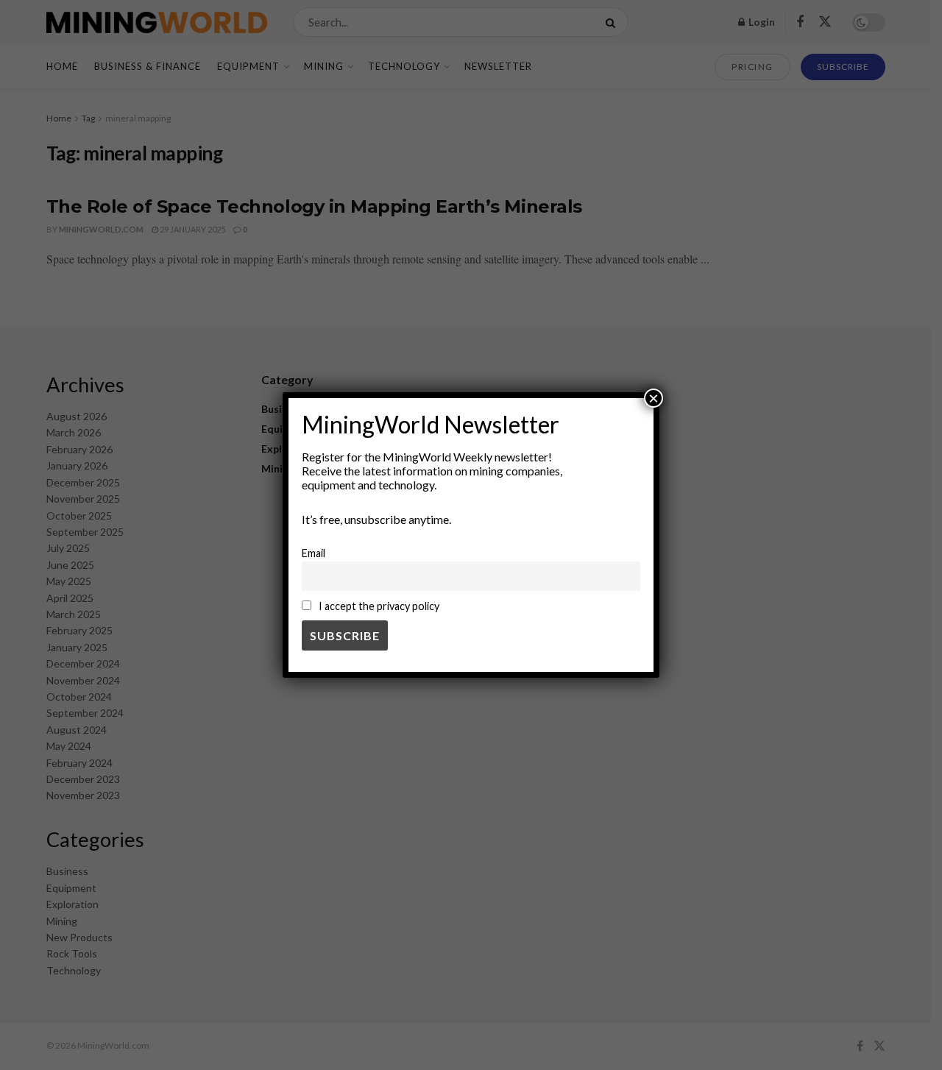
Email (313, 553)
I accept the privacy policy (377, 606)
